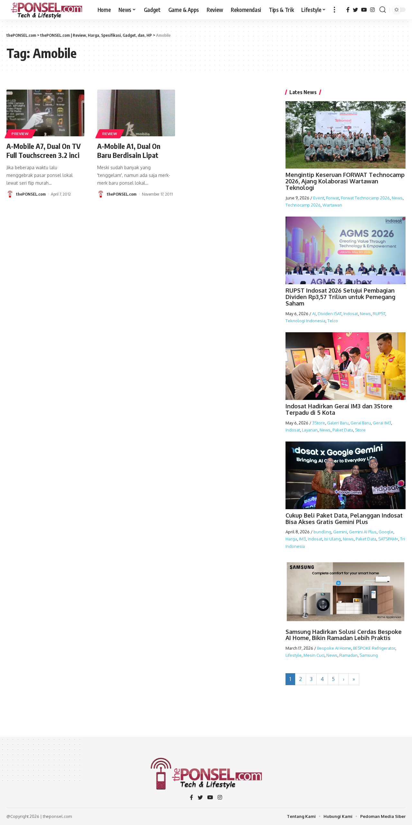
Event (318, 197)
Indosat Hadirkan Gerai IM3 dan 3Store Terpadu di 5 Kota (339, 409)
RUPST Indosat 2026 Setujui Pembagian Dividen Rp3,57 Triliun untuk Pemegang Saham (340, 297)
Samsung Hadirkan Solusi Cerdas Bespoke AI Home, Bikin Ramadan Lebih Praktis (344, 635)
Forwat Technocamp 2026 (365, 197)
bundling (322, 531)
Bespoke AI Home (334, 648)
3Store (318, 422)
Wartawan (332, 205)
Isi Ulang (332, 538)
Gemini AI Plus (363, 531)
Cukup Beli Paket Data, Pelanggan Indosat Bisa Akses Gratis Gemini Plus (344, 518)
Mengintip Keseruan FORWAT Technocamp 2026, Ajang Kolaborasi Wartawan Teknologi (345, 181)
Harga (291, 538)
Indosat (350, 313)
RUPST (379, 313)
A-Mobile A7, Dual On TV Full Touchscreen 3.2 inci (43, 150)
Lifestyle (294, 655)
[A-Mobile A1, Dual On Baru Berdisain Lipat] (136, 113)
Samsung (369, 655)
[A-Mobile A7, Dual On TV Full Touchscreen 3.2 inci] (45, 113)
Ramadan (348, 655)
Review (109, 133)
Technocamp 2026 (303, 205)
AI (314, 313)
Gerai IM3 (382, 422)
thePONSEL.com (31, 194)
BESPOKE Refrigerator (374, 648)
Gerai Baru (361, 422)
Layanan (310, 429)
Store (360, 429)
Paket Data (342, 429)
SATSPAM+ (388, 538)
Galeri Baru (338, 422)
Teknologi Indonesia (305, 320)
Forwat (332, 197)
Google (386, 531)
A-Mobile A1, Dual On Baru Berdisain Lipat (128, 150)
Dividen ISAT (330, 313)
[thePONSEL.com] (46, 9)
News (397, 197)
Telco (332, 320)
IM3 (302, 538)
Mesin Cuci (314, 655)
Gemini (340, 531)
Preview (20, 133)
